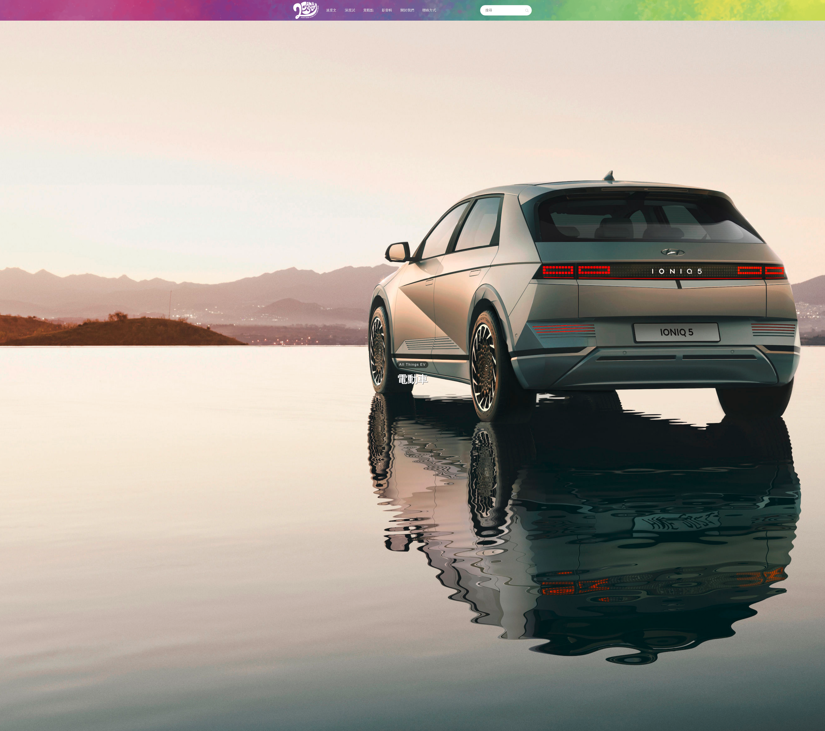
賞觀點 (368, 10)
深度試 (350, 10)
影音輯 (387, 10)
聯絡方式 (429, 10)
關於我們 (407, 10)
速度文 (331, 10)
